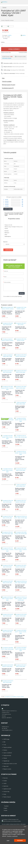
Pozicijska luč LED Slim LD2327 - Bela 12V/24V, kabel (6, 423)
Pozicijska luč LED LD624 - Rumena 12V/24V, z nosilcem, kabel (7, 394)
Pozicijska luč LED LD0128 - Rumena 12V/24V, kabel (20, 360)
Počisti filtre (8, 249)
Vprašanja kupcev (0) (8, 88)
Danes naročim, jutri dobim (14, 66)
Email (5, 276)
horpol (18, 696)
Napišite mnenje (9, 20)
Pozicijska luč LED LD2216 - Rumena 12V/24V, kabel (6, 670)
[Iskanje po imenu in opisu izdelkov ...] (19, 2)
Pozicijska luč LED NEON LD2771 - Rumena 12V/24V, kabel (20, 637)
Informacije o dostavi (6, 58)
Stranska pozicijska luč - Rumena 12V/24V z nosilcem (7, 344)
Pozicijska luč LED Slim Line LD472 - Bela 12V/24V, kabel (20, 586)
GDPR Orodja (6, 739)
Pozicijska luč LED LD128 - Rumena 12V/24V (20, 344)
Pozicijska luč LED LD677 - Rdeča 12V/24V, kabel (6, 586)
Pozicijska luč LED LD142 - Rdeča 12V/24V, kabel (6, 521)
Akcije (4, 794)
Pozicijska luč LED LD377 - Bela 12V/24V (20, 327)
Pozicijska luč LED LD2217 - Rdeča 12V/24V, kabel (20, 670)
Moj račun (5, 778)
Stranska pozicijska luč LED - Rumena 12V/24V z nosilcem (7, 312)
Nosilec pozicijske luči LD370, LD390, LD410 (20, 490)
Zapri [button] (25, 826)
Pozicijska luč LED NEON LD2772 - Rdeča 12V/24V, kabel (20, 655)
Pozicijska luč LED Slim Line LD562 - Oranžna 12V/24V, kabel (6, 604)
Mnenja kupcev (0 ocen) (8, 85)
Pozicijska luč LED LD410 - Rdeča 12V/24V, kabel (20, 474)
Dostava (5, 750)
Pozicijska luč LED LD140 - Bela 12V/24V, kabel (6, 505)
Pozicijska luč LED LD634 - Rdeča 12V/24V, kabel (20, 392)
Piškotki (5, 758)
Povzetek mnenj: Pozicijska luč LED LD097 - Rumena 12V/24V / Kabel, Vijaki (14, 214)
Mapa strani (5, 766)
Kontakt (5, 780)
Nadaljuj (22, 293)
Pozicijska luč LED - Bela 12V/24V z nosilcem (20, 312)
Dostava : (7, 230)
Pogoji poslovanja (7, 755)
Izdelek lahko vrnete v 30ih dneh (15, 63)
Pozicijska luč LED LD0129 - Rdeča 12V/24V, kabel (20, 376)
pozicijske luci (8, 696)
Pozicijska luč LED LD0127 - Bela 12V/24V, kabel (6, 376)
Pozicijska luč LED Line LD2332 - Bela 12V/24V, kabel (20, 441)
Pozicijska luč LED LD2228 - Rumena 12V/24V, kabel (20, 619)
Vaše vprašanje (7, 282)
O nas (4, 744)
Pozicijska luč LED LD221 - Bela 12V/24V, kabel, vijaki (6, 538)
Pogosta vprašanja (7, 747)
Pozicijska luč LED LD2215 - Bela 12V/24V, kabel (6, 686)
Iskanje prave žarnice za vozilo (10, 763)
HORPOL (9, 35)
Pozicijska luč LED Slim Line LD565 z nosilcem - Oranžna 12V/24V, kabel (20, 604)
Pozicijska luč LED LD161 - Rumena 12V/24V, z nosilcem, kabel (7, 555)
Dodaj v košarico (14, 49)
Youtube (5, 810)
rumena (22, 696)
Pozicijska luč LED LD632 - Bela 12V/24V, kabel (6, 328)
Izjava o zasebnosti (7, 752)
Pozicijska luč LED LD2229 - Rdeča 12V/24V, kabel (6, 635)
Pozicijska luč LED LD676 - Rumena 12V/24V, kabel (20, 570)
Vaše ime (6, 271)
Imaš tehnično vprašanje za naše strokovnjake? (14, 266)
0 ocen (2, 20)
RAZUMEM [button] (20, 840)
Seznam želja (6, 791)
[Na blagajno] (22, 2)
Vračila (4, 783)
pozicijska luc (14, 696)
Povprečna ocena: (14, 218)
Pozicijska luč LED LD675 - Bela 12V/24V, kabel (6, 570)
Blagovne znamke (7, 769)
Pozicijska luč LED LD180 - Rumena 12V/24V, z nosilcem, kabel (20, 555)
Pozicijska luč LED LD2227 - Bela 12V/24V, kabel (6, 619)
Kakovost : (7, 232)
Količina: (3, 42)
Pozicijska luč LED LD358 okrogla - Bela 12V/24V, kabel (20, 537)
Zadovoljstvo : (8, 236)
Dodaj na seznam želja (6, 52)
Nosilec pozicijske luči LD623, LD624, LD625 (20, 407)
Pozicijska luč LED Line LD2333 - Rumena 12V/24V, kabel (20, 459)
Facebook (6, 806)
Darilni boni (5, 786)
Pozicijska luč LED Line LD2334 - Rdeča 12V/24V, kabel (7, 475)
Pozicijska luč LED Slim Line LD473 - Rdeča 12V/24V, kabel (20, 522)
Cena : (6, 234)
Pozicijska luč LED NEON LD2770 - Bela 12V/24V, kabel (7, 653)
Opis (3, 78)
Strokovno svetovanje (14, 73)
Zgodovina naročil (7, 788)
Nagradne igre (6, 760)
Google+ (5, 808)
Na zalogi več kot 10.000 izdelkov (14, 70)
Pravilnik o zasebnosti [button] (12, 836)
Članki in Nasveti (7, 797)
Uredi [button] (8, 840)
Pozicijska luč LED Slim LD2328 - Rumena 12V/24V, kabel (20, 425)
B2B (4, 742)
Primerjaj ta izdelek (23, 52)
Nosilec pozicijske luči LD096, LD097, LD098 (6, 360)
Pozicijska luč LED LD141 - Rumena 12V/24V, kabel (20, 505)
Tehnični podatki (6, 81)
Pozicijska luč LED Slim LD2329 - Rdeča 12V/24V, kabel (7, 442)
